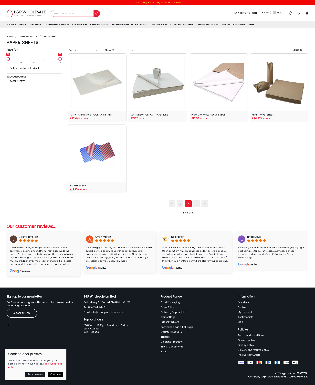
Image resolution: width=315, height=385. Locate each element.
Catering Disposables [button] (57, 24)
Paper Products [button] (99, 24)
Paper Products (28, 36)
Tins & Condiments (172, 346)
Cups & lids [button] (35, 24)
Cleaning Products (172, 341)
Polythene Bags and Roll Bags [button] (129, 24)
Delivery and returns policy (253, 350)
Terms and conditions (251, 335)
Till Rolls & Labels (183, 24)
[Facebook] (8, 324)
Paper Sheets (51, 36)
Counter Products (171, 332)
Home (10, 36)
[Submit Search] (97, 13)
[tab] (140, 282)
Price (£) (12, 50)
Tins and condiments (233, 24)
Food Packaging (170, 302)
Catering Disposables (173, 312)
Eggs (251, 24)
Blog (240, 322)
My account (245, 312)
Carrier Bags (168, 317)
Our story (243, 302)
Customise (55, 374)
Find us (242, 307)
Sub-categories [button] (16, 76)
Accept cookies (35, 374)
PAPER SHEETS (17, 81)
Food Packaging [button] (16, 24)
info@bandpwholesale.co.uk (108, 312)
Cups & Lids (168, 307)
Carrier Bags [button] (79, 24)
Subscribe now (21, 313)
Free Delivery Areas (249, 354)
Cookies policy (246, 340)
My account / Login (245, 13)
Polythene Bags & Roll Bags (177, 327)
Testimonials (245, 317)
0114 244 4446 (96, 307)
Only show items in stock (24, 68)
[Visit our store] (290, 13)
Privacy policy (246, 345)
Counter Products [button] (160, 24)
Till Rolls (165, 336)
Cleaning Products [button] (208, 24)
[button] (298, 13)
